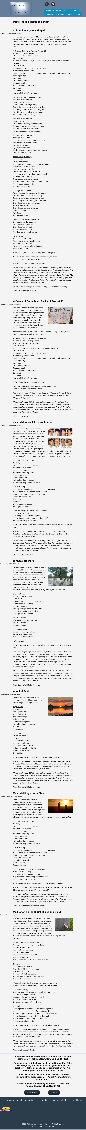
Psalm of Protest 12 (21, 398)
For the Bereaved (28, 536)
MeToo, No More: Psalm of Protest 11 (50, 395)
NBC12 (27, 416)
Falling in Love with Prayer (34, 282)
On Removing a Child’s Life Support (36, 764)
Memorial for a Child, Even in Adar (33, 422)
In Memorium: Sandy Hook (27, 327)
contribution (37, 287)
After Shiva (42, 664)
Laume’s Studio (29, 1050)
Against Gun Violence (37, 263)
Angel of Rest (21, 691)
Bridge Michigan (30, 291)
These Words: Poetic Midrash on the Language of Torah (47, 268)
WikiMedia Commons (32, 685)
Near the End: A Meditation (45, 659)
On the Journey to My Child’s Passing (38, 766)
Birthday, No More (23, 560)
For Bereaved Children (54, 534)
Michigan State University (56, 37)
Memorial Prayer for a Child (29, 793)
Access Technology (47, 1126)
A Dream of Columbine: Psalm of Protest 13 (38, 301)
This (38, 270)
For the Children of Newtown (24, 936)
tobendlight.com (51, 253)
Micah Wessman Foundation (35, 906)
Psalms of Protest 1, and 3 (39, 393)
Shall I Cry (55, 664)
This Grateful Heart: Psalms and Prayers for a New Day (35, 456)
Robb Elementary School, (22, 334)
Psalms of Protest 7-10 (24, 395)
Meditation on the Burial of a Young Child (29, 534)
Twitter (42, 280)
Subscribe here (27, 257)
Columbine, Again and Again (29, 30)
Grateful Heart (46, 270)
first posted (38, 531)
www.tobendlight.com (40, 883)
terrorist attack (29, 439)
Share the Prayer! (63, 275)
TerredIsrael (28, 555)
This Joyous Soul (59, 270)
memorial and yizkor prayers (23, 667)
